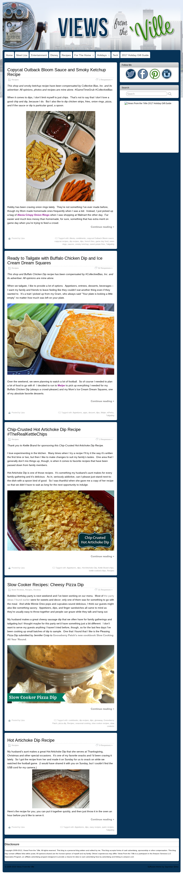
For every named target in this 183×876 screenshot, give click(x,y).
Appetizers (77, 412)
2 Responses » (105, 80)
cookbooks (73, 720)
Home (9, 55)
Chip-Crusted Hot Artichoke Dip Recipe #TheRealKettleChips (44, 431)
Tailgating (110, 244)
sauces (71, 244)
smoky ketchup (82, 244)
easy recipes (95, 827)
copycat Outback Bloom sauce (100, 238)
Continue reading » (102, 226)
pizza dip (62, 723)
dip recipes (74, 241)
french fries (90, 241)
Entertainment (39, 55)
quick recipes (108, 827)
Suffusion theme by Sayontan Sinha (163, 867)
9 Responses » (105, 745)
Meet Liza (21, 55)
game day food (102, 241)
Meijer (103, 412)
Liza (22, 238)
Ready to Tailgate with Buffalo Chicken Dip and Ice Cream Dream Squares (54, 260)
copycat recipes (61, 241)
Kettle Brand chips (106, 568)
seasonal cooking (83, 723)
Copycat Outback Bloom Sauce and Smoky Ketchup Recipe (56, 72)
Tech (115, 55)
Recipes (66, 55)
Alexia (72, 238)
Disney (54, 55)
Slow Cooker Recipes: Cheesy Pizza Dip (45, 584)
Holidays (102, 55)
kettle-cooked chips (97, 571)
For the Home (82, 55)
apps (85, 412)
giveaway (99, 720)
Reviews (37, 590)
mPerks (110, 412)
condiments (81, 238)
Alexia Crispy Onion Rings (33, 214)
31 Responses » (105, 590)
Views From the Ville (25, 867)
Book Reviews (18, 590)
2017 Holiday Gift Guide (135, 55)
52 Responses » (105, 268)
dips (82, 241)
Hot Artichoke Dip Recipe (31, 740)
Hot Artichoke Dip (89, 568)
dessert (91, 412)
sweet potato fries (97, 244)
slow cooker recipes (100, 723)
